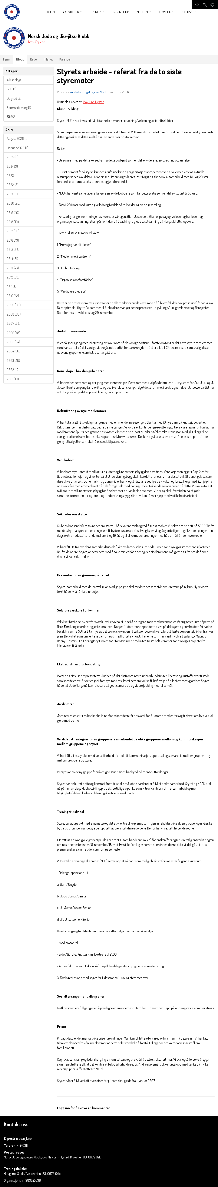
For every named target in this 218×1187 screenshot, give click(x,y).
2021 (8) (12, 194)
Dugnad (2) (14, 98)
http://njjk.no (36, 42)
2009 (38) (14, 305)
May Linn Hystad (93, 102)
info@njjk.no (24, 1138)
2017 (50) (13, 231)
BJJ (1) (11, 89)
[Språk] (205, 5)
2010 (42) (13, 296)
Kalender (65, 59)
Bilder (34, 59)
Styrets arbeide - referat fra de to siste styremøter (119, 75)
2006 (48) (13, 333)
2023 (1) (12, 175)
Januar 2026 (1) (17, 148)
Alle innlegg (14, 80)
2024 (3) (12, 166)
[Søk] (197, 5)
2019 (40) (13, 213)
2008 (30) (14, 314)
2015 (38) (13, 249)
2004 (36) (13, 351)
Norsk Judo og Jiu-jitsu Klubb (88, 92)
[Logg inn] (212, 5)
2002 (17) (13, 370)
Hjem (51, 12)
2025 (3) (12, 157)
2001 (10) (13, 379)
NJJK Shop (121, 12)
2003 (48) (13, 360)
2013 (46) (13, 268)
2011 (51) (12, 286)
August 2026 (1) (17, 138)
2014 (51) (12, 259)
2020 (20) (13, 203)
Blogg (20, 59)
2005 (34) (13, 342)
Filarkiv (48, 59)
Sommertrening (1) (19, 107)
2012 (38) (13, 277)
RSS (13, 117)
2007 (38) (13, 323)
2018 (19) (13, 222)
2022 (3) (12, 185)
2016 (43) (13, 240)
